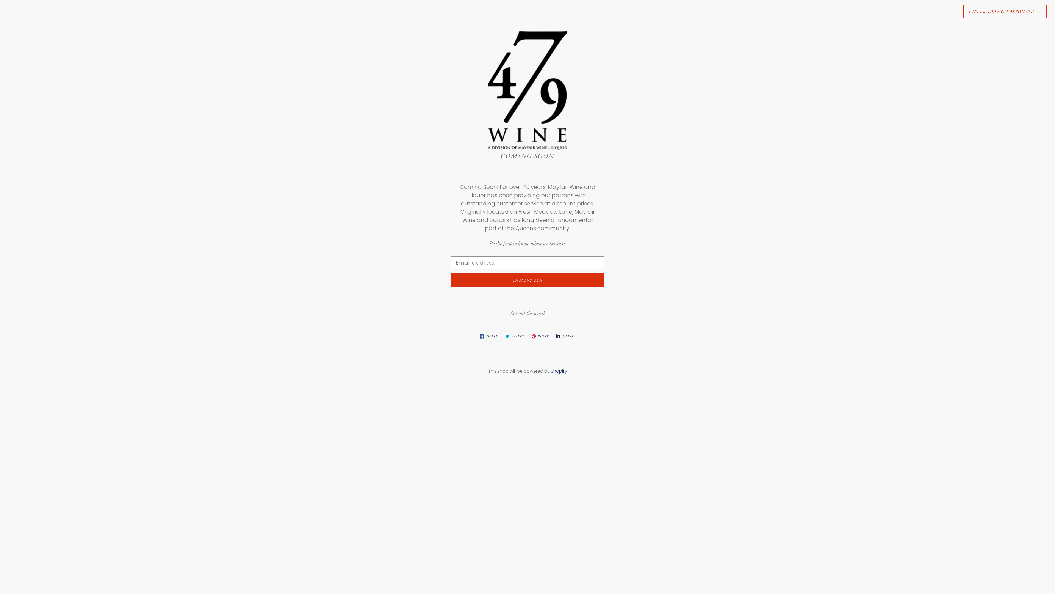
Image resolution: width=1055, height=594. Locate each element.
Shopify (559, 371)
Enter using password (1005, 12)
